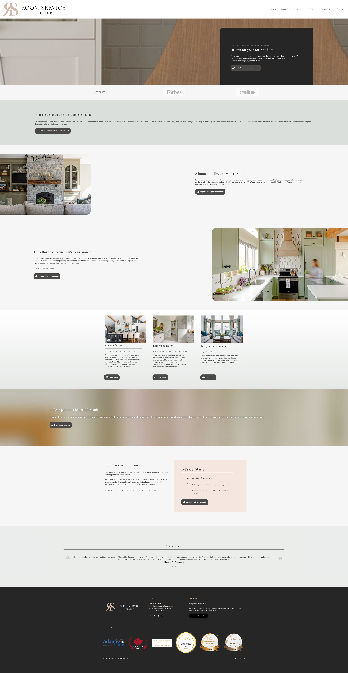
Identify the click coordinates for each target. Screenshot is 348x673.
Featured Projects (297, 9)
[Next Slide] (175, 565)
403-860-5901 (154, 603)
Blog (331, 9)
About (283, 9)
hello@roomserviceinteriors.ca (160, 605)
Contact (340, 9)
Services (273, 9)
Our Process (312, 9)
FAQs (323, 9)
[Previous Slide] (173, 565)
